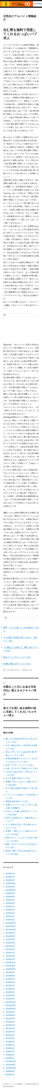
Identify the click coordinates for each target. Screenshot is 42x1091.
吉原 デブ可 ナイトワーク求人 (20, 765)
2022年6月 (10, 1022)
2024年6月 (10, 943)
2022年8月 (10, 1015)
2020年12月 (11, 1061)
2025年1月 (10, 919)
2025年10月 (11, 890)
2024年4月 (10, 949)
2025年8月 (10, 896)
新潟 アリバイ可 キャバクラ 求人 (17, 657)
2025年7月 (10, 900)
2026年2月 (10, 877)
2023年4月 (10, 989)
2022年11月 (10, 1005)
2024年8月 (10, 936)
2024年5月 (10, 946)
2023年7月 (10, 979)
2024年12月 (11, 923)
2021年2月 (10, 1055)
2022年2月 (10, 1035)
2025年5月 (10, 906)
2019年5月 (10, 1074)
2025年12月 (11, 883)
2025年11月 (10, 886)
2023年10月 (11, 969)
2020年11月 (11, 1064)
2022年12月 (11, 1002)
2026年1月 (10, 880)
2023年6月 (10, 982)
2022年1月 (10, 1038)
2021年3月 (10, 1051)
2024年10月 (11, 929)
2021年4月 (10, 1048)
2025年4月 (10, 910)
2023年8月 (10, 975)
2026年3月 (10, 873)
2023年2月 (10, 995)
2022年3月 (10, 1032)
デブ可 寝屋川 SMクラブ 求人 (18, 778)
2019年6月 (10, 1071)
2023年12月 (11, 962)
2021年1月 (10, 1058)
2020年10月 (11, 1068)
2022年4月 (10, 1028)
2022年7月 (10, 1018)
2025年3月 (10, 913)
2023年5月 (10, 985)
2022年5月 (10, 1025)
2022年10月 (11, 1008)
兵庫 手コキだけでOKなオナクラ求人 (22, 768)
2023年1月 (10, 999)
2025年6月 (10, 903)
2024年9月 (10, 933)
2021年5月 (10, 1045)
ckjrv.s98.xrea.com (13, 670)
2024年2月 (10, 956)
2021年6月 (10, 1041)
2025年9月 (10, 893)
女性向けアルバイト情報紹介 (19, 17)
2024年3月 (10, 952)
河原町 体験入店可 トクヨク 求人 (17, 664)
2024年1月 (10, 959)
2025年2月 (10, 916)
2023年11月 (10, 966)
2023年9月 (10, 972)
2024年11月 (10, 926)
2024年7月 (10, 939)
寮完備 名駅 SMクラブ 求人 (17, 801)
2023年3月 (10, 992)
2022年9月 (10, 1012)
